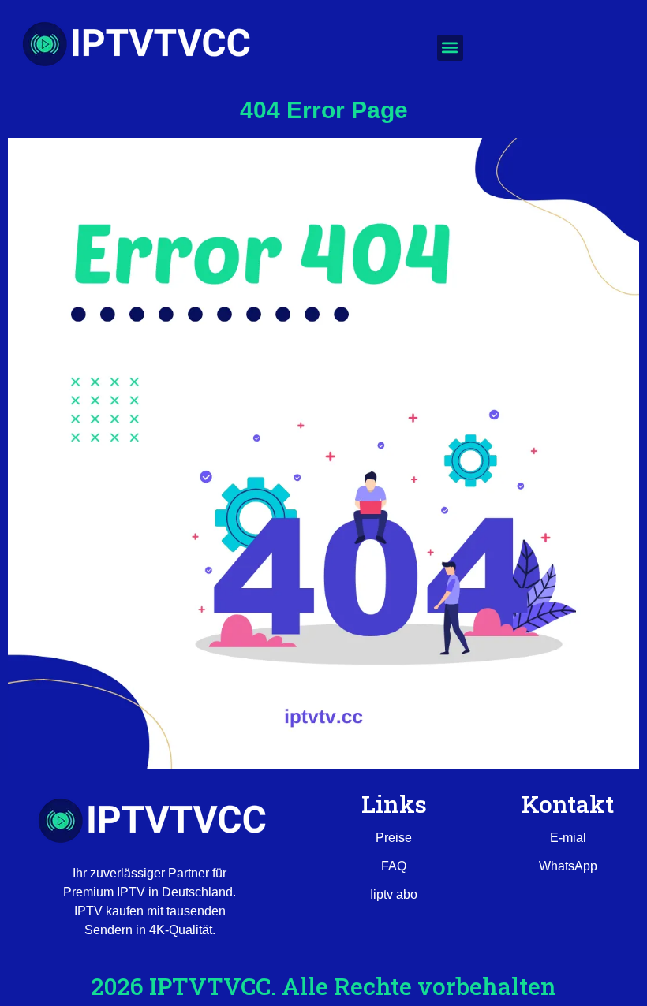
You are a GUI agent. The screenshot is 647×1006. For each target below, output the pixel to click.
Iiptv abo (393, 894)
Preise (394, 837)
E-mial (568, 837)
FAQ (393, 866)
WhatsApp (568, 866)
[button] (450, 48)
